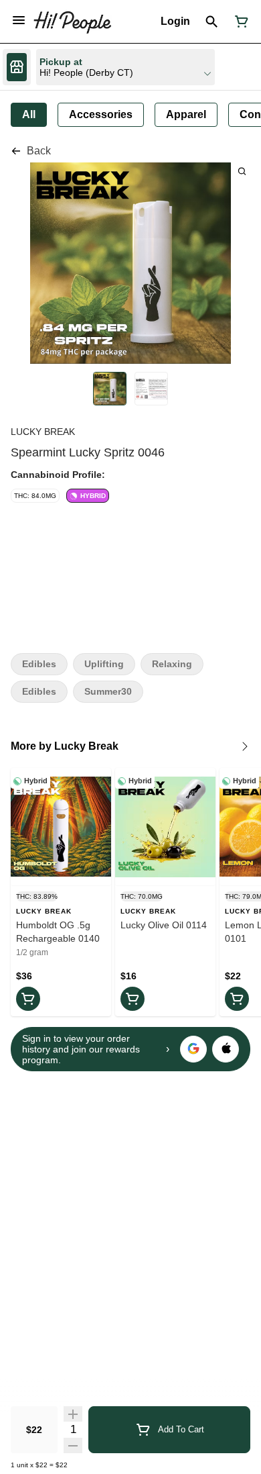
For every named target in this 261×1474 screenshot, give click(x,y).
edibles (39, 692)
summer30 (108, 692)
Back (39, 150)
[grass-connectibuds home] (72, 21)
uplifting (104, 664)
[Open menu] (19, 20)
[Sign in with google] (193, 1049)
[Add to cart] (28, 999)
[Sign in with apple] (225, 1049)
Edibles (39, 664)
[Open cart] (239, 21)
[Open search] (211, 21)
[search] (242, 170)
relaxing (172, 664)
